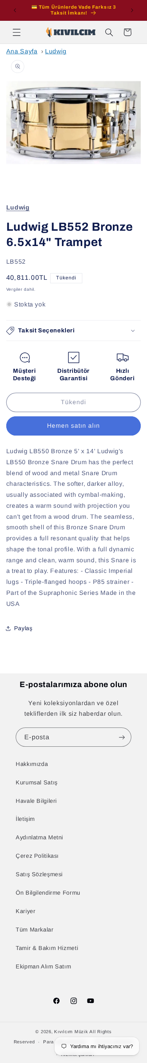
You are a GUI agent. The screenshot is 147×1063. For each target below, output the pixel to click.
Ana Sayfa (22, 51)
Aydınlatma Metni (39, 837)
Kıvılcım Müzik (71, 1031)
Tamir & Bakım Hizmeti (47, 948)
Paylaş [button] (23, 628)
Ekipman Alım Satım (43, 966)
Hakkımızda (32, 764)
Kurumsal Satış (37, 782)
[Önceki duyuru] (15, 10)
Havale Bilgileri (36, 801)
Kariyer (25, 911)
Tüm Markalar (35, 929)
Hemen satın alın (73, 425)
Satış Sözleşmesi (39, 874)
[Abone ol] (122, 737)
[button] (16, 32)
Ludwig (56, 51)
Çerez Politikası (37, 856)
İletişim (25, 819)
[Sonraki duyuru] (132, 10)
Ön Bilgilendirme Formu (48, 893)
